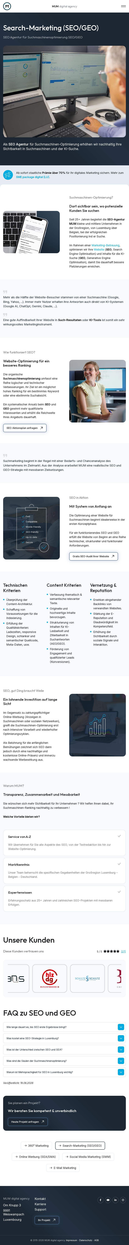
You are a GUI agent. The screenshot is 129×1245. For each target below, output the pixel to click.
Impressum (71, 1240)
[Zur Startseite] (7, 6)
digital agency (64, 6)
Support (40, 1209)
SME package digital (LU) (32, 177)
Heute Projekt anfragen (25, 1121)
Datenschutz (85, 1240)
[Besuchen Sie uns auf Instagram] (123, 1200)
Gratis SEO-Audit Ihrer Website (91, 556)
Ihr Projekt (44, 1220)
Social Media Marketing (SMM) (90, 1156)
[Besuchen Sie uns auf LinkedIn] (115, 1200)
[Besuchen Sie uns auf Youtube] (108, 1200)
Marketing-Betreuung (105, 245)
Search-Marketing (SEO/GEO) (82, 1145)
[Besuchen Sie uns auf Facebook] (101, 1200)
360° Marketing (38, 1145)
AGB (96, 1240)
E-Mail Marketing (65, 1168)
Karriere (40, 1204)
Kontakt (40, 1199)
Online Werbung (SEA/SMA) (37, 1156)
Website (99, 249)
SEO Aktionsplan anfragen (22, 428)
